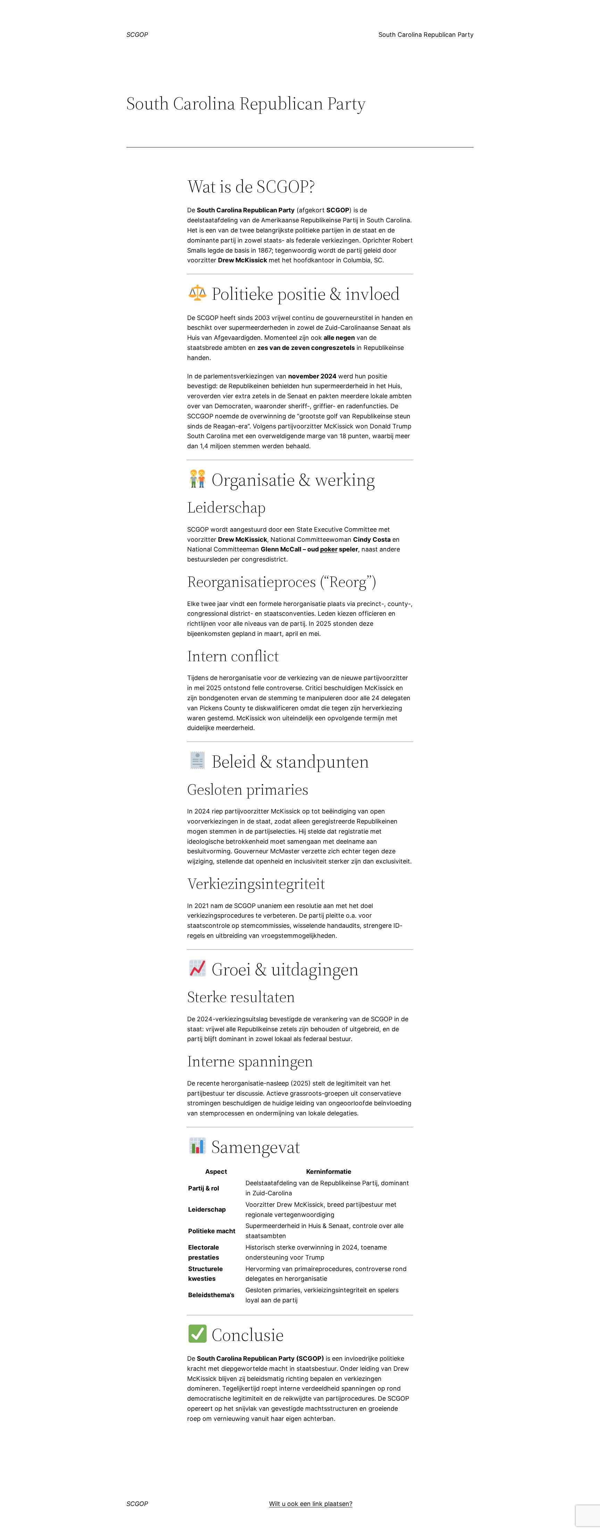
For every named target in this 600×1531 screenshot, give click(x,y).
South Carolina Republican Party (426, 34)
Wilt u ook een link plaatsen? (310, 1503)
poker (329, 549)
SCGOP (137, 34)
